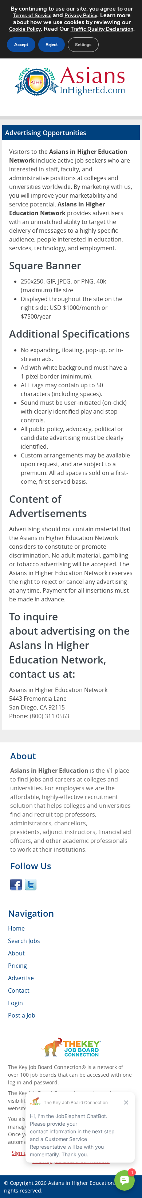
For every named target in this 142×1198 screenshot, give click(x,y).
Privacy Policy (80, 15)
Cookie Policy (25, 29)
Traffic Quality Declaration (102, 29)
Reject (52, 44)
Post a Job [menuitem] (21, 1015)
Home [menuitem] (16, 928)
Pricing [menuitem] (17, 966)
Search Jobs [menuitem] (24, 941)
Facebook (16, 884)
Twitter (30, 884)
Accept (21, 44)
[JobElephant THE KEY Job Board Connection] (71, 1041)
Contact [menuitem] (18, 990)
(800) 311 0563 (49, 716)
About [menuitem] (16, 953)
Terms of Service (32, 15)
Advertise (21, 978)
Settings (83, 44)
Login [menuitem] (15, 1003)
